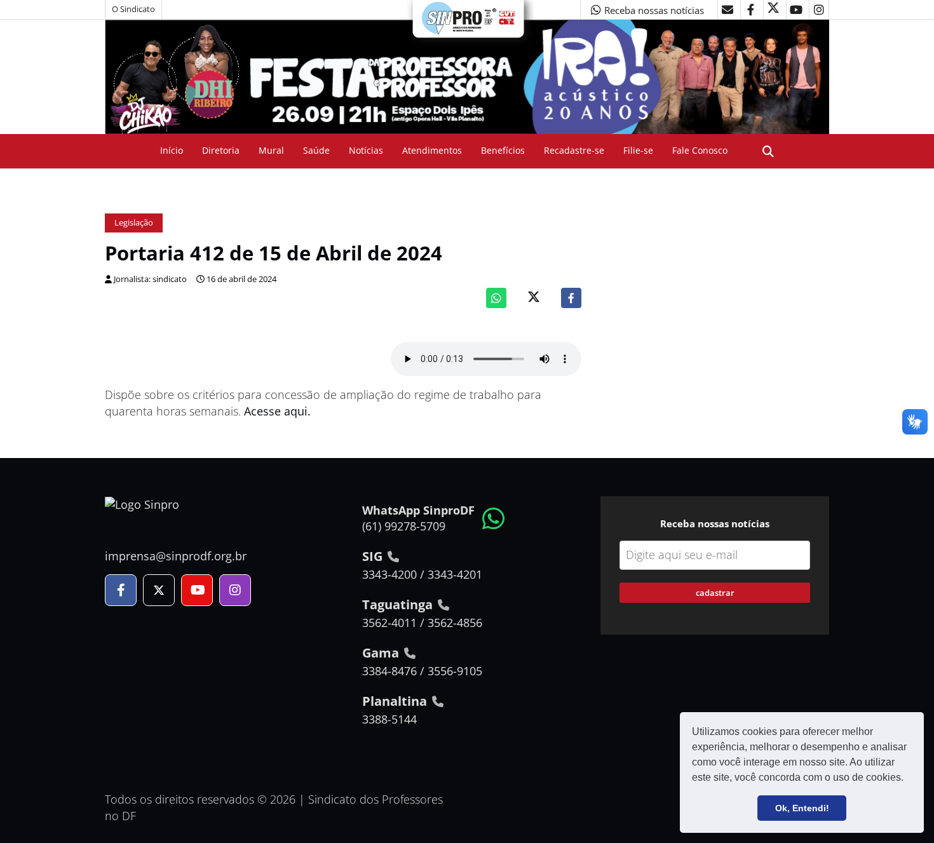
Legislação (133, 222)
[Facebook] (571, 298)
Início (171, 150)
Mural (271, 150)
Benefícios (503, 150)
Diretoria (221, 150)
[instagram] (819, 9)
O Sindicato (133, 9)
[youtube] (796, 9)
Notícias (366, 150)
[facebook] (750, 9)
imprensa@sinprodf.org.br (176, 555)
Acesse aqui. (277, 411)
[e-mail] (727, 9)
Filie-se (638, 150)
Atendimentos (432, 150)
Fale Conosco (700, 150)
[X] (773, 9)
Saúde (316, 150)
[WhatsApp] (496, 298)
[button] (908, 779)
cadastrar (715, 592)
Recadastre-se (574, 150)
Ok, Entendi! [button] (802, 808)
